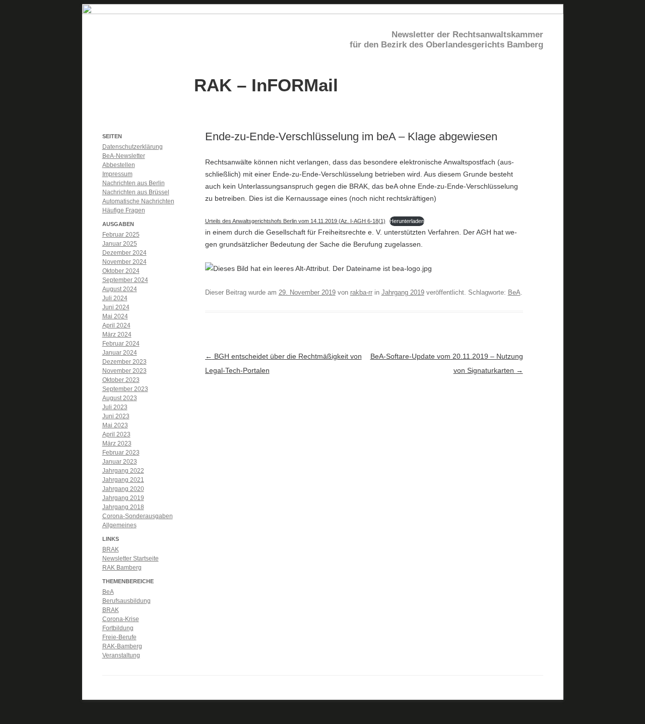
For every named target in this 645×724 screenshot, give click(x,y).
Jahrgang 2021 (123, 479)
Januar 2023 (119, 461)
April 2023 (116, 434)
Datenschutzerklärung (132, 146)
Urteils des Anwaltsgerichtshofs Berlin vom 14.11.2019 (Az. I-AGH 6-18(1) (295, 221)
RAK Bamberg (122, 567)
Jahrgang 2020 (123, 488)
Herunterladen (407, 221)
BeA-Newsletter (123, 155)
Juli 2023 (114, 407)
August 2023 (119, 398)
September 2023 (125, 389)
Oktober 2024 (121, 270)
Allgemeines (119, 525)
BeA (514, 292)
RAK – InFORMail (266, 84)
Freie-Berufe (119, 637)
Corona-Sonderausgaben (137, 516)
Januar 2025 (119, 243)
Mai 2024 (115, 316)
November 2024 (124, 261)
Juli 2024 (114, 298)
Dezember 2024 (124, 252)
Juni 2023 (116, 416)
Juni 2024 (116, 307)
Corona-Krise (120, 619)
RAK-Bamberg (122, 646)
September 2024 (125, 280)
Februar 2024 (121, 343)
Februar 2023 (121, 452)
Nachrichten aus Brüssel (135, 192)
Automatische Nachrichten (138, 201)
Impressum (117, 174)
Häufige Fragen (123, 210)
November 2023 (124, 370)
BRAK (110, 549)
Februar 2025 (121, 234)
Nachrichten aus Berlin (133, 183)
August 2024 (119, 289)
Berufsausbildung (126, 600)
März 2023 (117, 443)
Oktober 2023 (121, 379)
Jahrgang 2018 (123, 507)
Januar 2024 (119, 352)
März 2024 (117, 334)
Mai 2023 (115, 425)
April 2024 (116, 325)
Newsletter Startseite (130, 558)
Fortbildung (118, 628)
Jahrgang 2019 (402, 292)
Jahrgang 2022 (123, 470)
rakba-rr (361, 292)
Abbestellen (118, 165)
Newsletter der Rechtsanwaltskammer (467, 34)
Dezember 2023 (124, 361)
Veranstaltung (121, 655)
